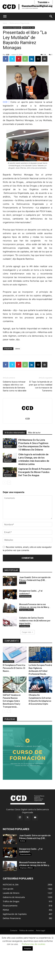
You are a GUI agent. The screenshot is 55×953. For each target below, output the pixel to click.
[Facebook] (5, 59)
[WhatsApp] (25, 59)
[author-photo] (27, 415)
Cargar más (26, 632)
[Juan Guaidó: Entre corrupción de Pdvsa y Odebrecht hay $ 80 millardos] (10, 581)
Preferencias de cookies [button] (33, 944)
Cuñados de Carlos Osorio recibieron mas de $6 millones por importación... (34, 621)
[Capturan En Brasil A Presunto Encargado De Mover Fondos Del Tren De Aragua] (10, 472)
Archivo (22, 583)
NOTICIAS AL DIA (28, 28)
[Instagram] (20, 817)
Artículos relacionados (15, 432)
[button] (4, 16)
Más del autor (34, 432)
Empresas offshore (26, 610)
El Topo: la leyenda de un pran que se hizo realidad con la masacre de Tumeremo (40, 386)
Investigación (24, 626)
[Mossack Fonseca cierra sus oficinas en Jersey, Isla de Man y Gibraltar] (10, 608)
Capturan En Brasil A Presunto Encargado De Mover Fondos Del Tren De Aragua (34, 472)
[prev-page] (4, 482)
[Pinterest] (18, 59)
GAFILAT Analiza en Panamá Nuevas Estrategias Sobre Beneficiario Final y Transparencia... (12, 701)
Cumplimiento (8, 661)
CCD (7, 54)
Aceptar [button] (27, 948)
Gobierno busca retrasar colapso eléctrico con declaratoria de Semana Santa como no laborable (14, 386)
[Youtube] (35, 817)
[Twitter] (12, 59)
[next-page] (9, 482)
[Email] (38, 59)
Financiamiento (25, 596)
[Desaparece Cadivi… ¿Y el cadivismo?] (10, 594)
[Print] (44, 59)
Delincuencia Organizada (19, 23)
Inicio (5, 23)
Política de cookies (26, 930)
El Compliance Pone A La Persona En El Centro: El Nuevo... (14, 668)
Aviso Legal (40, 930)
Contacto (13, 930)
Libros (17, 349)
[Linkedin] (31, 59)
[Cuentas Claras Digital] (27, 6)
